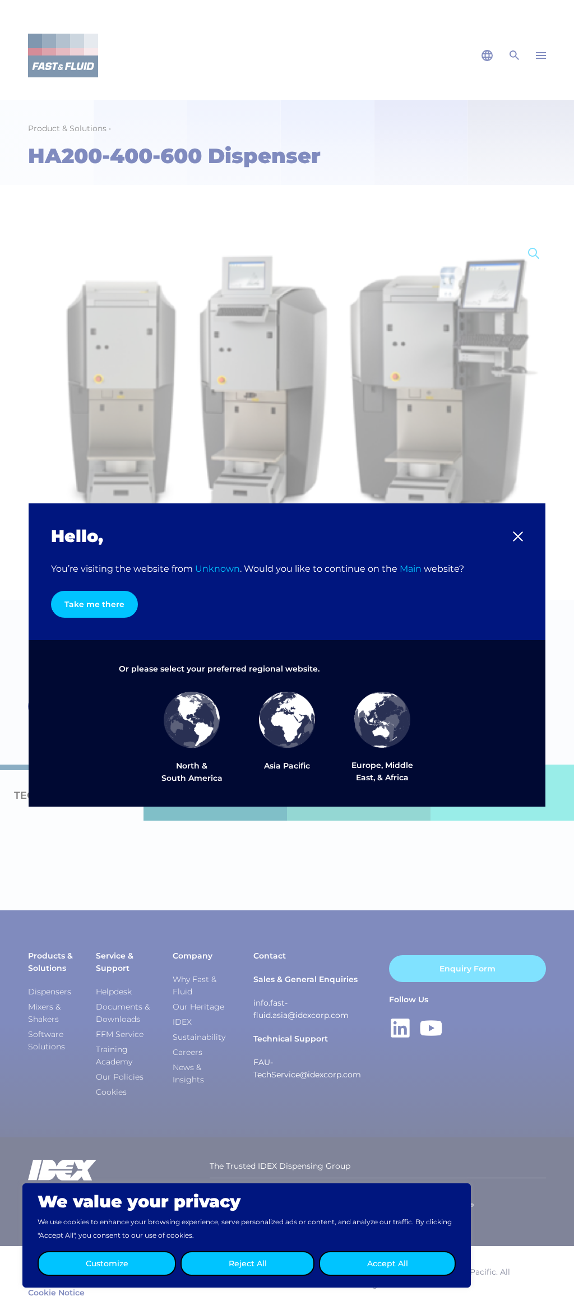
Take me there (94, 604)
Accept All (387, 1263)
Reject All (248, 1263)
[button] (518, 536)
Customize (107, 1263)
